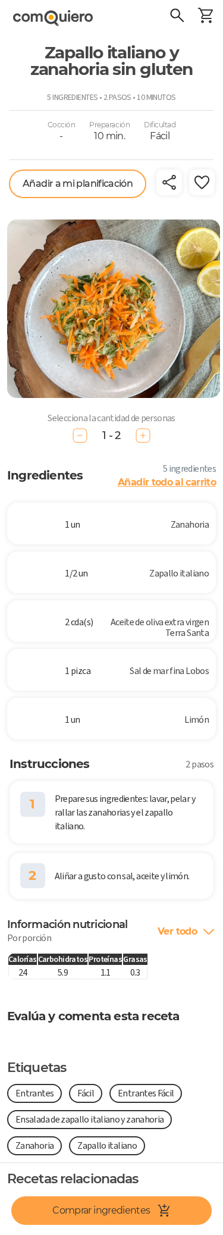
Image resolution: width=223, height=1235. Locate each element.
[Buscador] (176, 16)
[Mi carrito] (205, 16)
